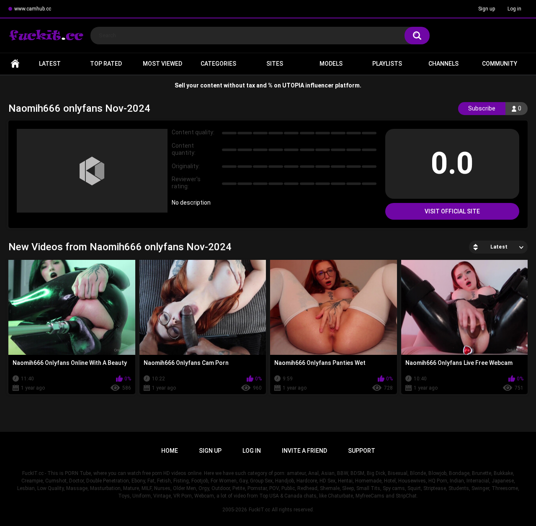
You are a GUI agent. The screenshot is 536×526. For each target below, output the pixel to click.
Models (331, 63)
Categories (218, 63)
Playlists (387, 63)
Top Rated (106, 63)
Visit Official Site (452, 211)
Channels (443, 63)
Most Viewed (162, 63)
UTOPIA (293, 85)
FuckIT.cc (259, 510)
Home (15, 63)
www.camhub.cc (32, 9)
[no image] (92, 171)
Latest (50, 63)
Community (499, 63)
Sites (274, 63)
